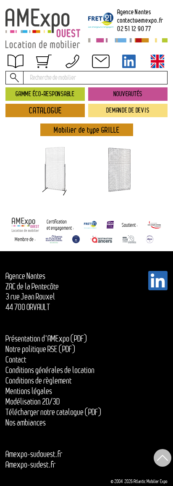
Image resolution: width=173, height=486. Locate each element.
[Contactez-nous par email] (101, 61)
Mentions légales (28, 391)
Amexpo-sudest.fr (30, 465)
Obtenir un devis (35, 67)
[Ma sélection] (44, 61)
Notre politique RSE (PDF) (40, 349)
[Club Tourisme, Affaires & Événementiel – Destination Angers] (129, 239)
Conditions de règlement (38, 381)
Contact (15, 360)
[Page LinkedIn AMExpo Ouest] (129, 61)
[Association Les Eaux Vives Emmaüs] (154, 225)
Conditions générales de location (49, 370)
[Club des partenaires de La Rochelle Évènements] (76, 239)
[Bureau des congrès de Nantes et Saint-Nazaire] (54, 239)
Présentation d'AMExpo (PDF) (46, 339)
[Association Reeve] (149, 239)
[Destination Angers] (101, 239)
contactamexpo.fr (140, 20)
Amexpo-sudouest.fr (33, 454)
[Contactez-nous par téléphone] (72, 61)
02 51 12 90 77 (134, 28)
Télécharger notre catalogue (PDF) (53, 412)
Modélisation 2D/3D (32, 402)
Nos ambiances (25, 423)
